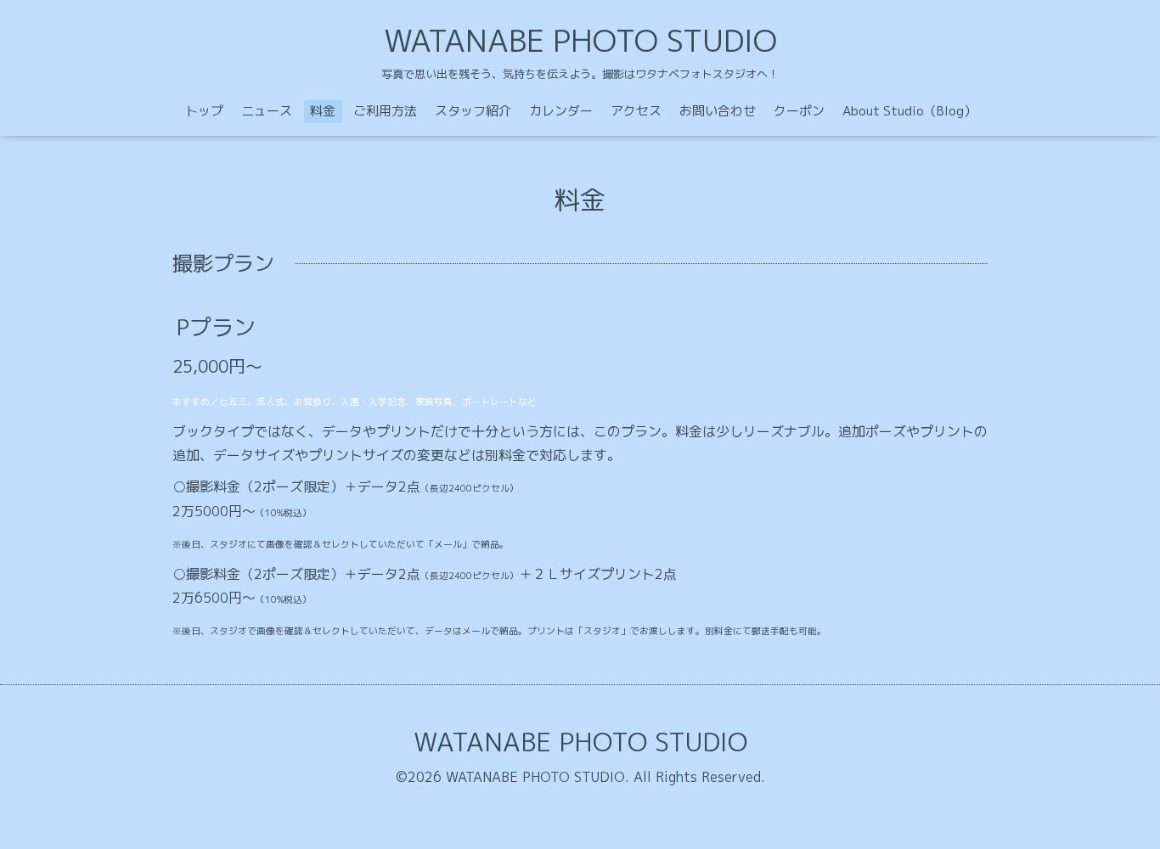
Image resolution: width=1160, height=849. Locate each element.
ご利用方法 (385, 111)
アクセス (636, 111)
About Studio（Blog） (909, 111)
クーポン (799, 111)
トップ (204, 111)
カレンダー (561, 111)
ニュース (266, 111)
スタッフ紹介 (473, 111)
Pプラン (216, 327)
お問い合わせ (717, 111)
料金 (322, 111)
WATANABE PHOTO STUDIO (580, 40)
